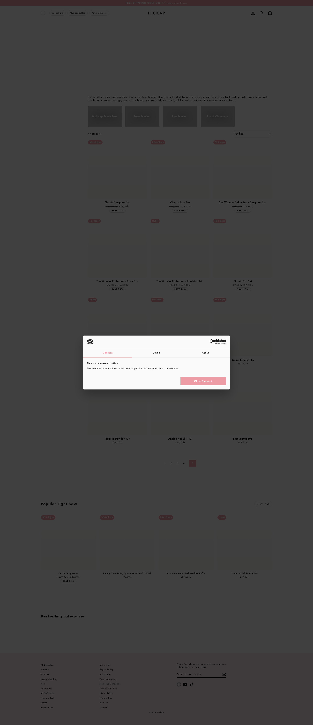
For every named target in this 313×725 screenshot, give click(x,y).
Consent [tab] (107, 352)
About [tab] (205, 352)
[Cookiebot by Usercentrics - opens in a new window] (212, 341)
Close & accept (203, 381)
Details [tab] (157, 352)
